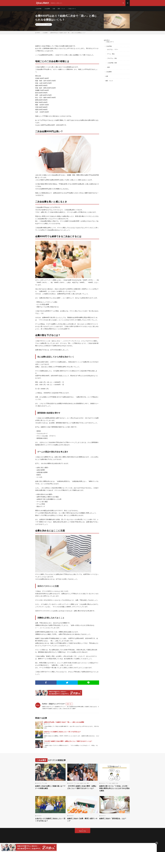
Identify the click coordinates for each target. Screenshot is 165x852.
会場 (54, 8)
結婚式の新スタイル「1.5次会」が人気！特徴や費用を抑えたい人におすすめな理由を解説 (114, 788)
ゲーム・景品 (110, 54)
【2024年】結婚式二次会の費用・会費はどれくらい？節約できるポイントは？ (68, 741)
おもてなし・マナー (112, 49)
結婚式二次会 (83, 783)
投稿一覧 (69, 704)
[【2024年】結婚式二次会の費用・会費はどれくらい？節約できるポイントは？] (39, 744)
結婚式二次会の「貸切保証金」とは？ (112, 818)
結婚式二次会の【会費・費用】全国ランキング (82, 819)
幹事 (108, 67)
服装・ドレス (61, 8)
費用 (88, 783)
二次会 (45, 783)
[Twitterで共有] (67, 682)
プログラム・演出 (112, 58)
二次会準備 (38, 8)
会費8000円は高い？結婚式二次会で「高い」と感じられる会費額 (64, 722)
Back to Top (82, 831)
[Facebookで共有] (46, 682)
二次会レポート (72, 8)
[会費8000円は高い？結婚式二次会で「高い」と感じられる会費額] (39, 725)
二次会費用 (47, 8)
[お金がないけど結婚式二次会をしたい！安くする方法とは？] (39, 734)
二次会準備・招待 (112, 62)
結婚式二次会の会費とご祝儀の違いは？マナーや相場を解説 (50, 787)
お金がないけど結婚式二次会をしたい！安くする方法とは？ (62, 731)
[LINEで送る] (88, 682)
